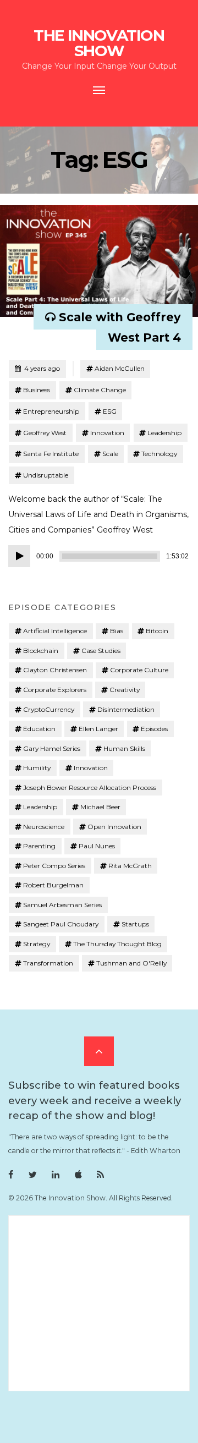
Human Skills (124, 748)
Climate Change (100, 390)
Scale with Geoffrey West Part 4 (120, 327)
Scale (110, 453)
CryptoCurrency (48, 709)
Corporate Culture (139, 670)
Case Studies (100, 650)
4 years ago (37, 368)
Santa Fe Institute (51, 453)
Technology (159, 453)
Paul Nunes (97, 846)
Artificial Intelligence (55, 631)
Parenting (39, 846)
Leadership (164, 433)
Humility (37, 768)
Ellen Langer (98, 729)
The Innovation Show (99, 43)
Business (36, 390)
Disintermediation (126, 709)
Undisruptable (45, 475)
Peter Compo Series (54, 866)
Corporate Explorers (54, 689)
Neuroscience (43, 826)
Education (39, 729)
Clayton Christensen (55, 670)
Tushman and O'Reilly (131, 963)
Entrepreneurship (51, 411)
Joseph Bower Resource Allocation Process (89, 787)
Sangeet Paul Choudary (60, 924)
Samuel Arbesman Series (62, 905)
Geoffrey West (45, 433)
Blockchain (40, 650)
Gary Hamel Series (51, 748)
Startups (135, 924)
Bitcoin (157, 631)
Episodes (154, 729)
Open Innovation (114, 826)
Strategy (36, 944)
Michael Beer (100, 807)
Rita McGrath (130, 866)
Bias (116, 631)
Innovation (107, 433)
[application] (99, 556)
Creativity (124, 689)
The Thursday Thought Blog (117, 944)
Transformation (48, 963)
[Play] (19, 556)
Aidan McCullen (120, 368)
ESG (110, 411)
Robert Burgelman (53, 885)
